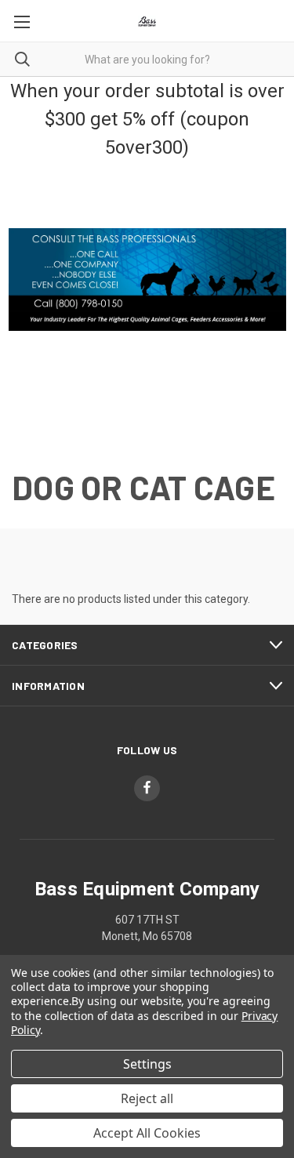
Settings (147, 1064)
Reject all (147, 1098)
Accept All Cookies (147, 1133)
